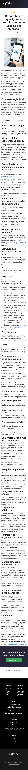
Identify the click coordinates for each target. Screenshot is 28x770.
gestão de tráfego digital (8, 176)
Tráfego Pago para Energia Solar (14, 709)
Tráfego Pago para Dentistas (14, 707)
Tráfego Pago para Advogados (14, 704)
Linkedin (14, 740)
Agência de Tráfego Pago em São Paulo (14, 712)
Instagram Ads (20, 689)
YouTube (14, 741)
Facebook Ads (20, 691)
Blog (8, 692)
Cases (8, 691)
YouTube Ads (20, 692)
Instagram (14, 738)
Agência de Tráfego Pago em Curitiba (14, 713)
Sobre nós (8, 689)
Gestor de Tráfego (14, 710)
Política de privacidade (14, 764)
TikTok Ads (20, 695)
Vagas (8, 695)
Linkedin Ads (20, 694)
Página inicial (8, 688)
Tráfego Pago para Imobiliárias (14, 706)
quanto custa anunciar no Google (14, 242)
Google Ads (14, 12)
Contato (8, 694)
